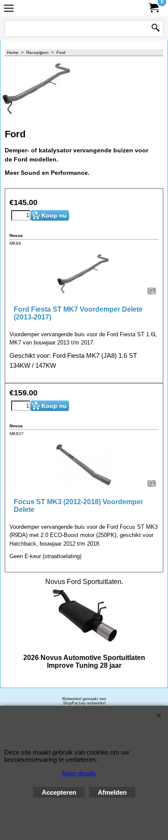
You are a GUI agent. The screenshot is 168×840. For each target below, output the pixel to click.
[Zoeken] (155, 28)
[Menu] (9, 9)
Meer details (79, 773)
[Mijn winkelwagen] (153, 8)
